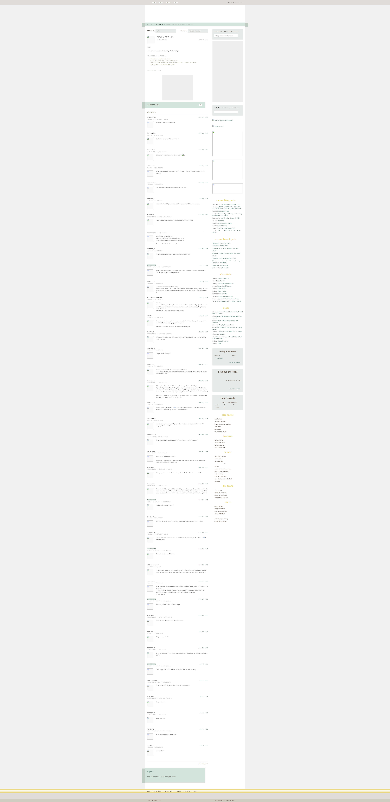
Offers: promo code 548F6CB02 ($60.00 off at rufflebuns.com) (227, 337)
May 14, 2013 (203, 331)
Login (229, 2)
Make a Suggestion (220, 421)
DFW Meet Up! (165, 37)
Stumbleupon (184, 105)
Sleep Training (218, 474)
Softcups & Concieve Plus (224, 296)
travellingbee (153, 680)
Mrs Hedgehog (153, 564)
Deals (183, 24)
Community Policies (220, 521)
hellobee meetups (195, 31)
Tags (226, 107)
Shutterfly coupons (223, 341)
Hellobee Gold (218, 440)
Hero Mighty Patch (223, 211)
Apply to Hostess (219, 508)
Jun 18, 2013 (203, 483)
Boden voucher (222, 288)
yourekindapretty (154, 297)
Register (240, 2)
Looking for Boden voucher (226, 283)
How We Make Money (221, 519)
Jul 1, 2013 (204, 664)
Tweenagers (221, 220)
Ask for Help (218, 419)
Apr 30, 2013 (203, 214)
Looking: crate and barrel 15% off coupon (230, 331)
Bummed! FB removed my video (160, 59)
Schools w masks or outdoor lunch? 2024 (224, 258)
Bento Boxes (218, 459)
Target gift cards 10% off (226, 325)
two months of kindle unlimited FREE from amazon (227, 317)
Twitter (151, 2)
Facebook (158, 2)
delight (150, 745)
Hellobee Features (219, 445)
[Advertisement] (177, 87)
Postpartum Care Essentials (222, 469)
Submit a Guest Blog (220, 511)
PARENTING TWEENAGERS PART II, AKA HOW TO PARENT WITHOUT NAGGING (226, 207)
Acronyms (217, 429)
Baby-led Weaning (220, 456)
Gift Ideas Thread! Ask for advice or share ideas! (226, 253)
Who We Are (218, 490)
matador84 (151, 133)
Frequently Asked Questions (222, 424)
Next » (153, 112)
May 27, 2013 (203, 380)
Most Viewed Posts (220, 432)
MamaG (149, 315)
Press (195, 791)
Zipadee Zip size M (223, 278)
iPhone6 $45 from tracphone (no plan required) (225, 321)
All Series (217, 481)
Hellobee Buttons (219, 514)
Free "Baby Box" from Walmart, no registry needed (227, 328)
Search (217, 107)
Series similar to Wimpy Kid (220, 268)
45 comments (153, 105)
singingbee (151, 182)
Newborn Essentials (220, 464)
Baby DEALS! (220, 334)
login (157, 776)
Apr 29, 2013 (203, 117)
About (148, 791)
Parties (216, 466)
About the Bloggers (220, 492)
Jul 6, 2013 (204, 729)
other (158, 31)
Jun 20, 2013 (203, 647)
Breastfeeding (218, 461)
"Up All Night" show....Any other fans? (163, 61)
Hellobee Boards (165, 14)
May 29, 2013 (203, 451)
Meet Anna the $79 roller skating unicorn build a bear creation (173, 62)
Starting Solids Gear (220, 476)
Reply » (150, 772)
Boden (219, 343)
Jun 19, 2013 (203, 599)
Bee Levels (217, 426)
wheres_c (151, 198)
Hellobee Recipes (219, 442)
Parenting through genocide (220, 265)
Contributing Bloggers (221, 498)
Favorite (197, 105)
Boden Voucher (220, 281)
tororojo (151, 149)
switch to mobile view (154, 800)
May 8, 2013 (204, 265)
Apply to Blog (218, 506)
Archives (236, 107)
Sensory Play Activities (221, 471)
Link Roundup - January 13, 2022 (230, 204)
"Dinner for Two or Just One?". (221, 243)
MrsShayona (219, 358)
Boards (159, 24)
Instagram (172, 2)
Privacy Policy (169, 791)
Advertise (187, 791)
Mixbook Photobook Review (226, 228)
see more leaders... (235, 362)
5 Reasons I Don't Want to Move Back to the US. (227, 231)
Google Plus (147, 3)
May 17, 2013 (203, 348)
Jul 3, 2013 (204, 712)
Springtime (151, 117)
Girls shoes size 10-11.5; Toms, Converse (229, 301)
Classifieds (171, 24)
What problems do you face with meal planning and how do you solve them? (227, 262)
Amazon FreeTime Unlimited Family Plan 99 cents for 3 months (227, 312)
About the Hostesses (220, 495)
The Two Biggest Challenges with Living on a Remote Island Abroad (227, 214)
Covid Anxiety (222, 226)
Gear (190, 24)
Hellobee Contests (219, 448)
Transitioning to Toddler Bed (223, 479)
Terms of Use (157, 791)
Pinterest (165, 2)
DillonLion (163, 39)
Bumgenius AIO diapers (224, 286)
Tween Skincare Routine (225, 223)
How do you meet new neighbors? (162, 64)
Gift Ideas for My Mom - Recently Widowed (225, 248)
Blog (149, 24)
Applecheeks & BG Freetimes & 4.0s (228, 299)
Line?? (214, 251)
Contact (179, 791)
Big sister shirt (223, 294)
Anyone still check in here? (220, 246)
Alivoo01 (150, 214)
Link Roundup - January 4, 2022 (230, 218)
